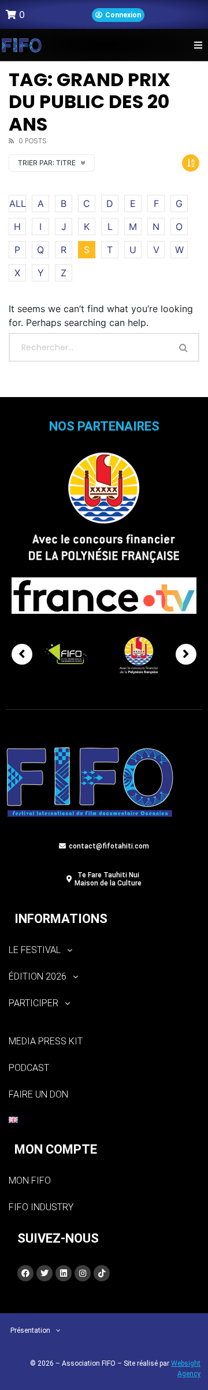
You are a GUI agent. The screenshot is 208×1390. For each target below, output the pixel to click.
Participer (33, 1003)
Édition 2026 (37, 976)
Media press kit (46, 1041)
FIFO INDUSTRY (41, 1207)
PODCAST (29, 1067)
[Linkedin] (63, 1273)
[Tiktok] (102, 1273)
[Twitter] (44, 1273)
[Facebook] (25, 1273)
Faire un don (38, 1094)
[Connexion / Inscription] (118, 15)
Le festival (35, 949)
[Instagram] (83, 1273)
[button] (198, 45)
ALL (17, 203)
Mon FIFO (30, 1180)
